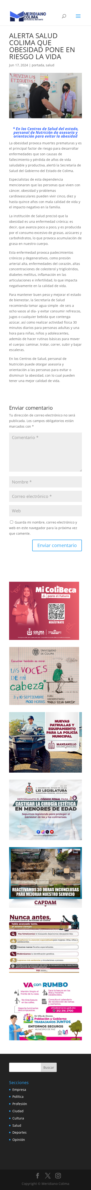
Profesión (19, 1104)
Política (18, 1096)
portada (38, 65)
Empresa (19, 1089)
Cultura (18, 1118)
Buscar (48, 1067)
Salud (16, 1125)
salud (50, 65)
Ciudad (18, 1111)
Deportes (19, 1132)
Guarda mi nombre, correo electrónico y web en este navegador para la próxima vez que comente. (43, 528)
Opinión (18, 1139)
